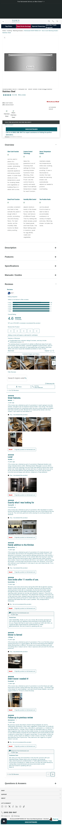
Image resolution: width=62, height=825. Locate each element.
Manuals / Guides (13, 275)
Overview (9, 145)
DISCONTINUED (31, 129)
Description (10, 247)
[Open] (4, 821)
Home (4, 30)
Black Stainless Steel (12, 115)
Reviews (9, 284)
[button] (3, 21)
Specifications (12, 266)
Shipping (7, 136)
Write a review (22, 95)
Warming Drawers (18, 30)
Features (9, 257)
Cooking (9, 30)
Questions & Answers (15, 783)
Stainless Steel (6, 115)
